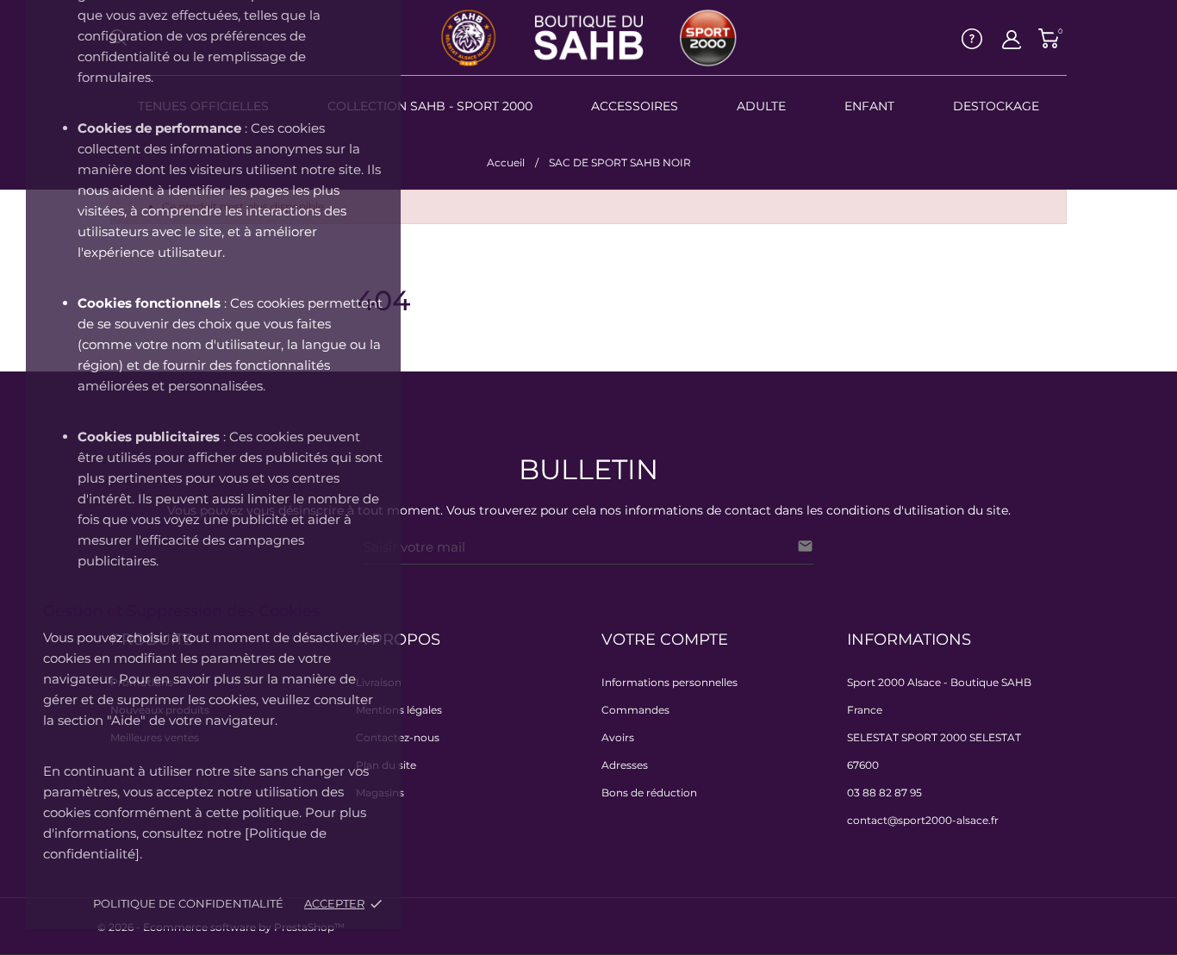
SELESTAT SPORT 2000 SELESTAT (934, 737)
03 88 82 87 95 (884, 792)
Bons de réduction (649, 792)
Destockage (996, 106)
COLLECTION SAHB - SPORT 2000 (429, 106)
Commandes (635, 709)
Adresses (624, 764)
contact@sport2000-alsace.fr (923, 820)
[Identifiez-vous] (1011, 39)
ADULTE (761, 106)
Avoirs (617, 737)
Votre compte (664, 639)
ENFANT (869, 106)
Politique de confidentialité (188, 903)
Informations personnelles (669, 682)
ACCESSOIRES (634, 106)
